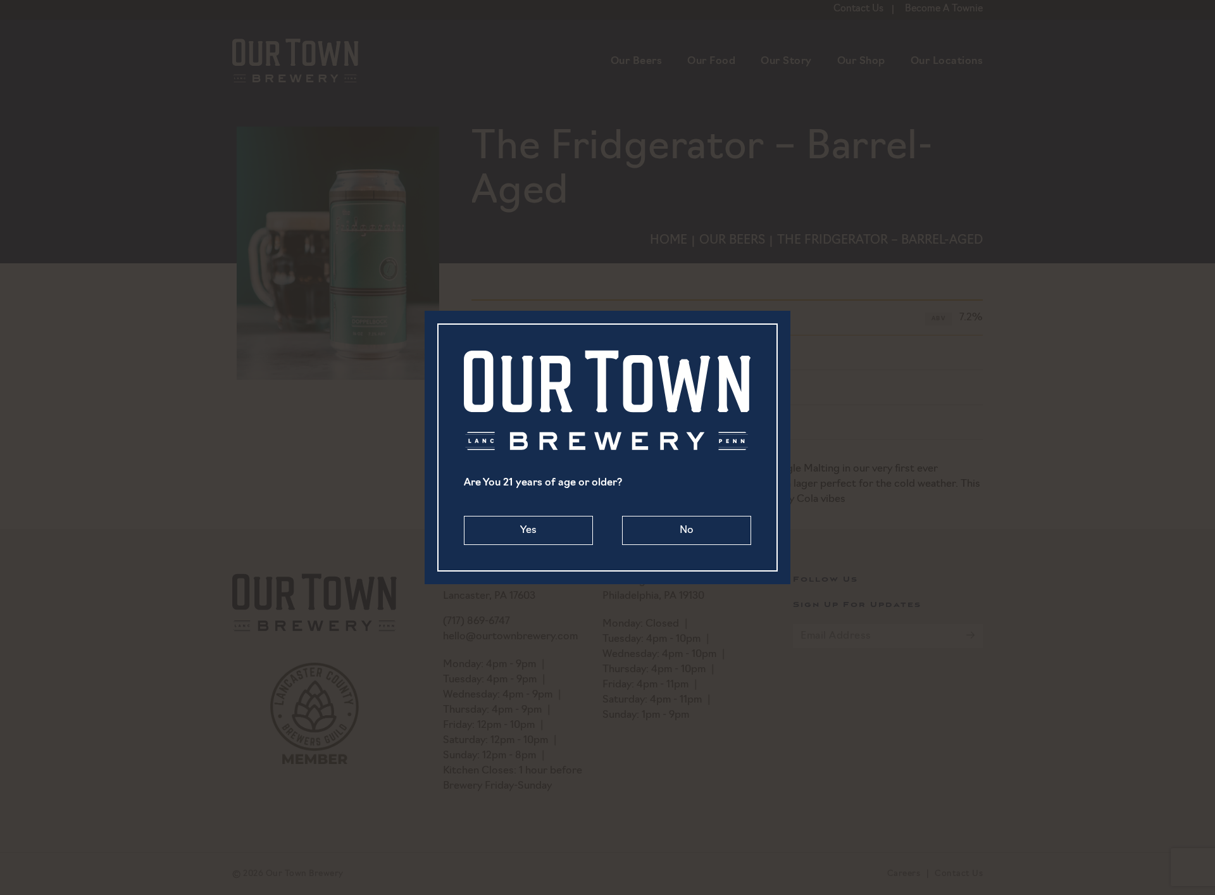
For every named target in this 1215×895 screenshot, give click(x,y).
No (687, 530)
